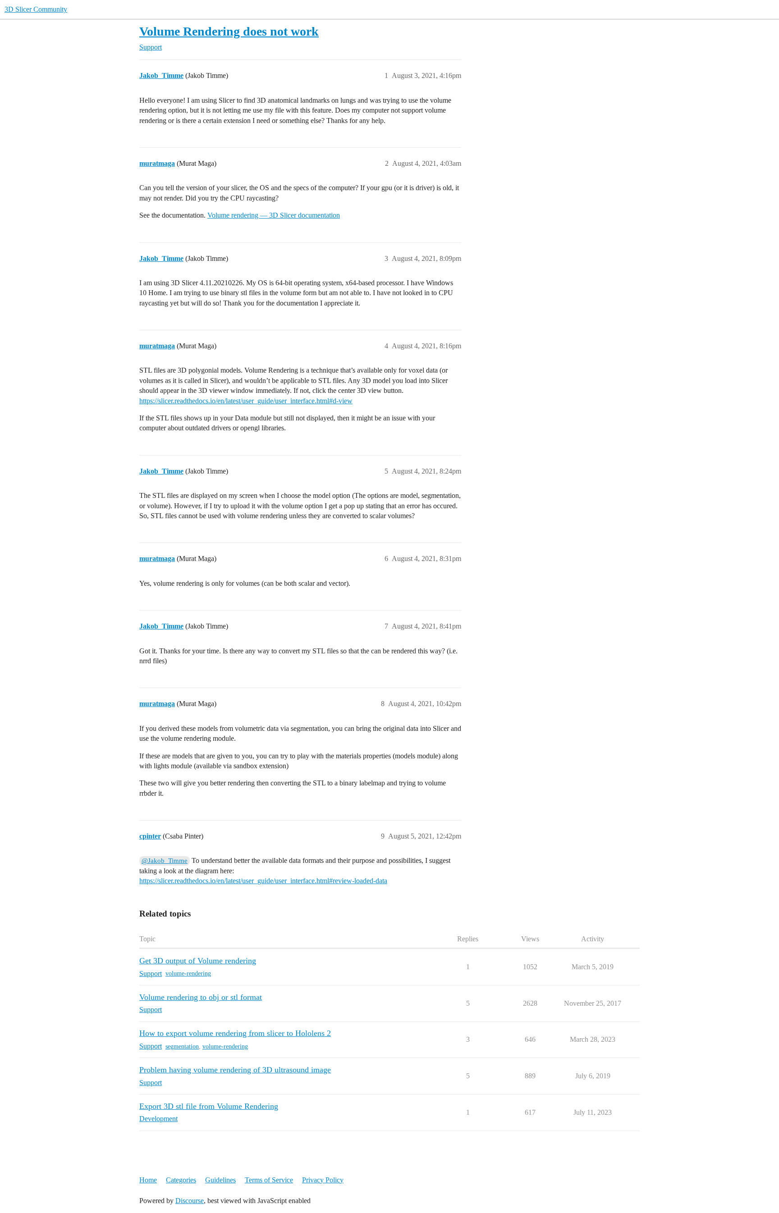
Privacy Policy (323, 1180)
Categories (181, 1180)
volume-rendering (188, 973)
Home (148, 1180)
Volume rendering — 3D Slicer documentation (273, 215)
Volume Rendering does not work (229, 31)
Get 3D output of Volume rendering (197, 960)
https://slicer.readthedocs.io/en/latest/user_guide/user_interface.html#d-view (246, 401)
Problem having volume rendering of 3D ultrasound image (235, 1069)
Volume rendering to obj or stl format (200, 997)
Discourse (189, 1200)
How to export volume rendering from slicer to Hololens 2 (235, 1033)
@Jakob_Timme (165, 860)
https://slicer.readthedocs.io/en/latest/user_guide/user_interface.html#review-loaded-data (263, 881)
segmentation (182, 1046)
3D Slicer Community (36, 9)
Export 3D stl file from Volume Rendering (208, 1106)
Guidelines (220, 1180)
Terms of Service (269, 1180)
